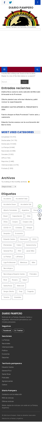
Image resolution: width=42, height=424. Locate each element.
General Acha (31, 245)
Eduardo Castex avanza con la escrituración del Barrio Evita (20, 123)
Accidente (7, 199)
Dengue (29, 228)
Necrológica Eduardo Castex (14, 274)
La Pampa (5, 147)
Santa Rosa (8, 286)
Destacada (5, 144)
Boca (36, 210)
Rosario (15, 280)
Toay (20, 291)
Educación (24, 239)
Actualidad (5, 137)
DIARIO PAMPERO (12, 313)
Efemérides (8, 245)
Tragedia (30, 291)
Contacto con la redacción (12, 394)
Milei (33, 262)
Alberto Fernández (10, 210)
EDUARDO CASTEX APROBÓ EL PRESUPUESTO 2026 (19, 108)
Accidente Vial (26, 204)
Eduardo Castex (9, 239)
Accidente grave (10, 204)
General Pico (8, 251)
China (6, 222)
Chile (28, 216)
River (5, 280)
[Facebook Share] (40, 210)
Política (5, 350)
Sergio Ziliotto (9, 291)
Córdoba (18, 228)
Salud (25, 280)
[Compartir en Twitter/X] (40, 215)
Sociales (4, 154)
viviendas (17, 297)
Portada (4, 168)
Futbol (19, 245)
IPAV (19, 251)
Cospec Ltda (27, 222)
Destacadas (5, 140)
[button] (40, 219)
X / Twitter (19, 330)
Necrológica (8, 268)
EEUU (34, 239)
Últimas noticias (8, 401)
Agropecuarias (7, 381)
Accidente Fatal (21, 199)
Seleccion (20, 286)
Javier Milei (30, 251)
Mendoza (23, 262)
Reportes (4, 161)
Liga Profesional (10, 262)
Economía (19, 233)
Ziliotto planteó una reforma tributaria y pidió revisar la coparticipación (19, 101)
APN (3, 158)
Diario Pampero (21, 8)
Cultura (4, 385)
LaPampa (19, 257)
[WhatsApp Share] (40, 206)
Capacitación (17, 216)
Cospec (15, 222)
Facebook (7, 330)
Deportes (5, 357)
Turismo (6, 297)
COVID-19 (7, 228)
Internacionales (7, 165)
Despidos (7, 233)
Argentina (25, 210)
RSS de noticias (8, 398)
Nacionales (5, 151)
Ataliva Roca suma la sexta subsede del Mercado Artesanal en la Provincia (20, 93)
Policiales (33, 274)
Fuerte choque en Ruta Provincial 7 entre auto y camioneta (20, 116)
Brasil (6, 216)
